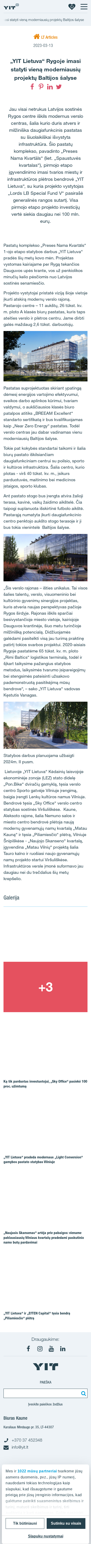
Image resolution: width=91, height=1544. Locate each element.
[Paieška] (82, 1393)
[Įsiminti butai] (71, 6)
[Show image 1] (46, 936)
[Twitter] (59, 87)
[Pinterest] (41, 87)
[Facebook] (32, 87)
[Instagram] (40, 1348)
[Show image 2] (46, 987)
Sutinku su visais (66, 1523)
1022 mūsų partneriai (37, 1471)
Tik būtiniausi (25, 1523)
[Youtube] (51, 1348)
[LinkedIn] (50, 87)
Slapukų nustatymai (45, 1536)
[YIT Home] (11, 6)
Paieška (45, 1382)
